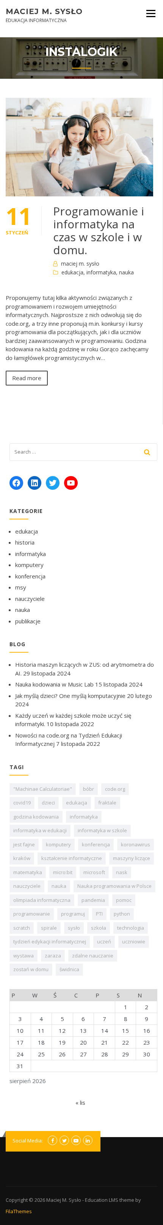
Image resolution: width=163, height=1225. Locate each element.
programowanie (31, 913)
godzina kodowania (36, 816)
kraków (21, 858)
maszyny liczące (131, 858)
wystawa (23, 955)
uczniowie (133, 941)
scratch (21, 927)
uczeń (104, 941)
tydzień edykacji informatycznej (49, 941)
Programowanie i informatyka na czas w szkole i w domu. (98, 230)
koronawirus (135, 844)
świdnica (69, 969)
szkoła (98, 927)
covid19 (22, 802)
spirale (49, 927)
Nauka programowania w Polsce (114, 886)
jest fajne (24, 844)
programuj (73, 913)
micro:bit (62, 872)
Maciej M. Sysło (44, 11)
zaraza (53, 955)
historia (24, 542)
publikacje (28, 621)
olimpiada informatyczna (42, 900)
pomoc (124, 900)
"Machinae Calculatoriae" (42, 788)
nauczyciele (30, 598)
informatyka (101, 272)
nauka (126, 272)
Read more (26, 378)
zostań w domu (31, 969)
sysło (74, 927)
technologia (130, 927)
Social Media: (28, 1140)
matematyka (27, 872)
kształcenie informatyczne (71, 858)
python (122, 913)
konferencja (30, 576)
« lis (80, 1102)
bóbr (88, 788)
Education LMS (101, 1199)
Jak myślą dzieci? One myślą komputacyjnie (70, 695)
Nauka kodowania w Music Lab (54, 684)
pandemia (93, 900)
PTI (99, 913)
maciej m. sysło (80, 263)
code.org (115, 788)
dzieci (48, 802)
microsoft (94, 872)
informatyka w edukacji (40, 830)
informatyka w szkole (102, 830)
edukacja (72, 272)
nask (121, 872)
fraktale (107, 802)
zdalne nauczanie (92, 955)
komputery (29, 565)
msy (20, 587)
